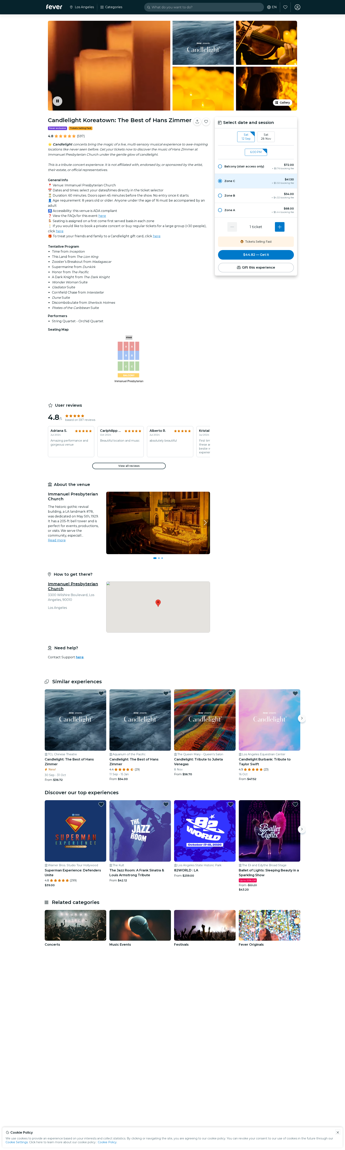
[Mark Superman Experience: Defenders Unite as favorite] (101, 804)
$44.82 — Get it (256, 255)
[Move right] (302, 718)
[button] (256, 166)
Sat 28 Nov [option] (266, 136)
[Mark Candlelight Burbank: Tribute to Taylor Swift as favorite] (295, 693)
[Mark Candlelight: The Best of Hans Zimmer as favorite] (101, 693)
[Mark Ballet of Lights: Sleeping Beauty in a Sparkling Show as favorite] (295, 804)
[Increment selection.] (280, 227)
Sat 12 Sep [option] (246, 136)
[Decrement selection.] (232, 227)
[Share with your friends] (197, 122)
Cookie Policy (107, 1142)
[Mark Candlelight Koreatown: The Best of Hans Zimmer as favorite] (206, 122)
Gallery (285, 102)
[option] (256, 166)
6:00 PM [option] (256, 152)
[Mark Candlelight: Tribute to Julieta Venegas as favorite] (230, 693)
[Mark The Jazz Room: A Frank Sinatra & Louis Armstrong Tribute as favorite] (166, 804)
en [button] (274, 7)
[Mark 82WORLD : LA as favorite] (230, 804)
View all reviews (129, 465)
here (102, 216)
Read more (57, 540)
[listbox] (256, 136)
